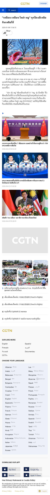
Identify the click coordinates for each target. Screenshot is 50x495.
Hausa (10, 422)
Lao (31, 367)
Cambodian (11, 387)
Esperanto (12, 402)
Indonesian (15, 438)
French (11, 410)
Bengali (9, 379)
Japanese (11, 446)
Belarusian (13, 375)
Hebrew (10, 426)
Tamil (32, 426)
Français (5, 347)
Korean (10, 450)
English (5, 344)
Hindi (9, 430)
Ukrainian (36, 438)
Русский (5, 351)
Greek (11, 418)
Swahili (34, 422)
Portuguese (36, 394)
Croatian (11, 390)
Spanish (34, 418)
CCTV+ (5, 355)
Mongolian (35, 375)
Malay (35, 371)
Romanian (35, 402)
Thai (31, 430)
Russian (34, 406)
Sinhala (33, 414)
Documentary (30, 351)
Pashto (33, 398)
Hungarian (12, 434)
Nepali (32, 383)
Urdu (32, 442)
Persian (33, 387)
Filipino (11, 406)
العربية (27, 347)
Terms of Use (19, 491)
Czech (10, 394)
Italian (10, 442)
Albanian (11, 367)
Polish (33, 390)
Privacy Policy (7, 491)
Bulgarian (12, 383)
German (11, 414)
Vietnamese (36, 446)
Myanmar (36, 379)
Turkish (33, 434)
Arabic (10, 371)
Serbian (34, 410)
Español (28, 344)
